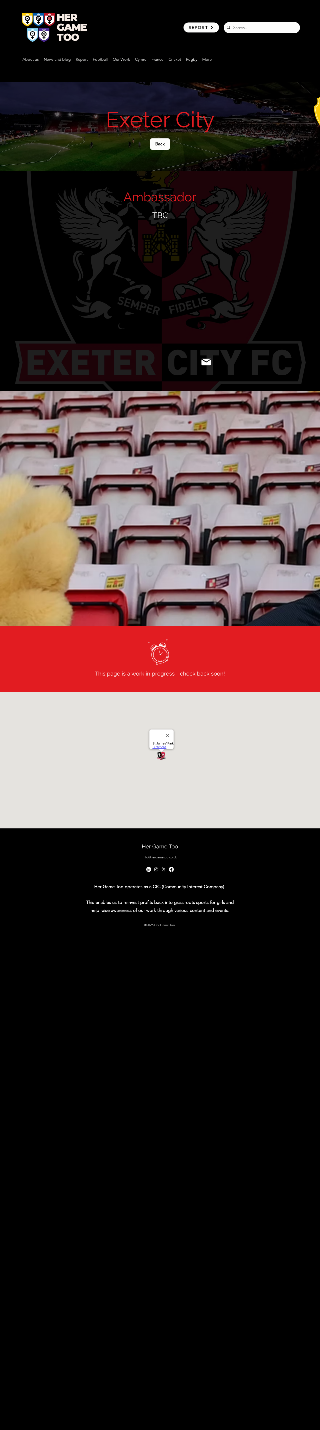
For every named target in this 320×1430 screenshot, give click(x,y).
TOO (68, 37)
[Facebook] (171, 869)
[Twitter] (163, 869)
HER (67, 17)
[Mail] (206, 362)
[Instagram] (156, 869)
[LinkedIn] (148, 869)
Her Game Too (160, 846)
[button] (121, 59)
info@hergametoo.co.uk (160, 857)
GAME (72, 27)
